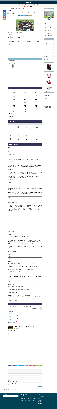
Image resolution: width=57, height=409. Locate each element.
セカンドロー (12, 66)
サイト (9, 378)
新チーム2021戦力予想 (12, 63)
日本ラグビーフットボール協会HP (41, 395)
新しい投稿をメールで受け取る (12, 384)
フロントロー (12, 65)
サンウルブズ (49, 56)
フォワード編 (11, 64)
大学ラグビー (9, 10)
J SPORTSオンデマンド (16, 306)
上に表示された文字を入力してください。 (13, 381)
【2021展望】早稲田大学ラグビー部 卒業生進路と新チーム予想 (11, 389)
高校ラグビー (49, 50)
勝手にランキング (48, 59)
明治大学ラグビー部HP (40, 400)
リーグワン (49, 43)
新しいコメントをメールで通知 (12, 383)
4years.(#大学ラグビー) (40, 403)
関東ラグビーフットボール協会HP (41, 396)
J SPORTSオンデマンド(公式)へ (12, 322)
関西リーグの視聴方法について (48, 106)
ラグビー (48, 40)
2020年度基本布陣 (12, 60)
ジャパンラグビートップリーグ (41, 398)
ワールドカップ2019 (49, 53)
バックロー (12, 67)
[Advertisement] (25, 52)
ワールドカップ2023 (49, 46)
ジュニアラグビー (49, 47)
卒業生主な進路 (46, 95)
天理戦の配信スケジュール (48, 107)
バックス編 (11, 68)
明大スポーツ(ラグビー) (40, 401)
